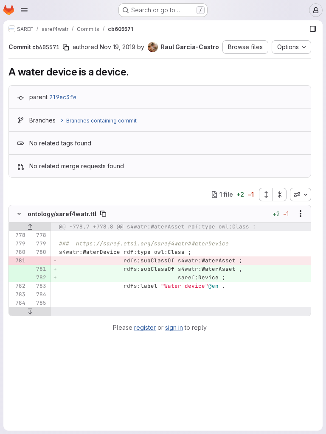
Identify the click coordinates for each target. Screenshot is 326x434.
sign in (174, 327)
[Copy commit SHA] (66, 47)
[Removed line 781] (18, 260)
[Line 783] (39, 286)
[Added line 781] (39, 269)
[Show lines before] (30, 227)
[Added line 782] (39, 277)
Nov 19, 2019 (117, 46)
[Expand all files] (266, 194)
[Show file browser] (313, 29)
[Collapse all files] (280, 194)
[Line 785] (39, 303)
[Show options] (300, 214)
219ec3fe (62, 97)
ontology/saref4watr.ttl (62, 213)
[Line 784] (39, 294)
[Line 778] (18, 235)
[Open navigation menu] (24, 10)
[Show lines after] (30, 311)
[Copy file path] (103, 214)
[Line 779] (18, 243)
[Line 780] (18, 252)
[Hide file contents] (19, 214)
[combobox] (300, 194)
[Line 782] (18, 286)
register (145, 327)
